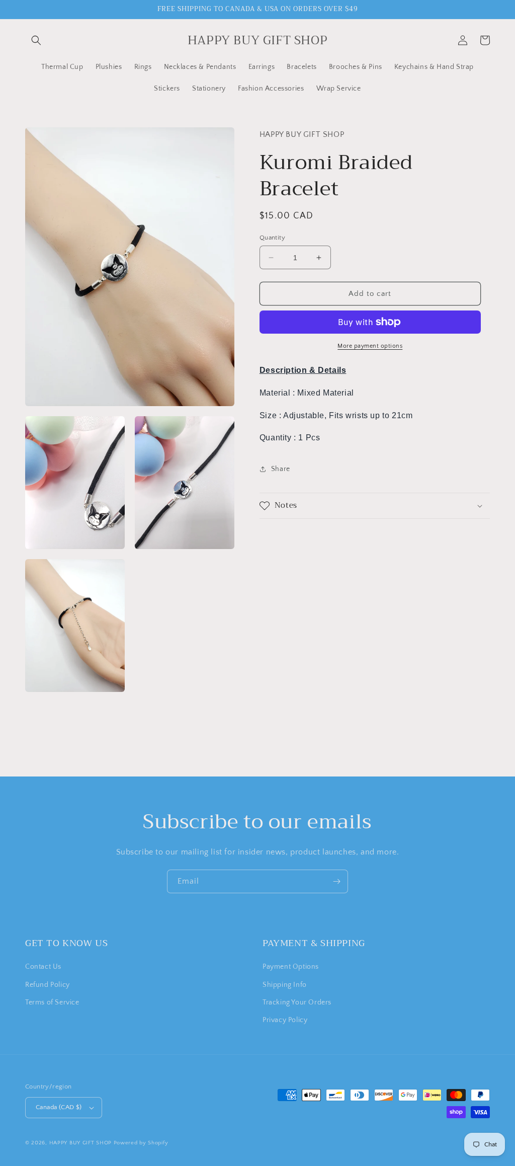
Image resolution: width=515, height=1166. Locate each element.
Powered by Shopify (141, 1143)
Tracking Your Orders (297, 1002)
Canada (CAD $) (59, 1107)
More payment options (369, 346)
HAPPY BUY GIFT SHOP (80, 1143)
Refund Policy (47, 985)
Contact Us (43, 967)
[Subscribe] (336, 881)
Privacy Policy (285, 1020)
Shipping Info (285, 985)
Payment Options (291, 967)
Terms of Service (52, 1002)
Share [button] (280, 469)
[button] (36, 40)
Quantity (272, 237)
